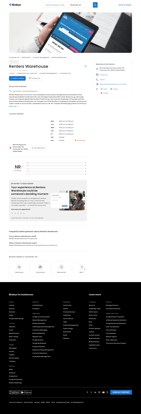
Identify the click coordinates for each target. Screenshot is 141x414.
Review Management (39, 320)
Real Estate (67, 332)
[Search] (95, 5)
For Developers (111, 333)
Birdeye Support (111, 337)
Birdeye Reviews (94, 338)
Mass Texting (13, 337)
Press (91, 325)
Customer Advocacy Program (116, 343)
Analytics (12, 373)
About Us (92, 305)
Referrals (12, 312)
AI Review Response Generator (116, 320)
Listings (11, 305)
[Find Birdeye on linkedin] (95, 392)
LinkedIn (115, 89)
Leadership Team (95, 309)
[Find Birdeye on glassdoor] (107, 392)
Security (37, 402)
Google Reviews (37, 340)
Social (11, 330)
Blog (90, 322)
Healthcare (67, 315)
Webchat (12, 327)
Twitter (105, 89)
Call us (102, 80)
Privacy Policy (28, 402)
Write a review (125, 5)
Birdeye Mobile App (15, 383)
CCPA (53, 402)
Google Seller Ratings (16, 318)
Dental (65, 309)
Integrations (13, 376)
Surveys (11, 351)
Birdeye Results (94, 342)
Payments (12, 340)
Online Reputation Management (43, 327)
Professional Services (113, 309)
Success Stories (94, 335)
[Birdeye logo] (15, 5)
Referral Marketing (38, 333)
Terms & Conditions (16, 402)
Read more (12, 106)
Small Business (37, 305)
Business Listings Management (43, 350)
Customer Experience (39, 353)
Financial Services (69, 312)
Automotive (67, 305)
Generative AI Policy (63, 402)
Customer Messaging (39, 330)
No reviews (23, 70)
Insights (12, 355)
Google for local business (41, 317)
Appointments (14, 333)
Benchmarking (14, 358)
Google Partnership (15, 379)
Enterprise (35, 309)
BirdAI (11, 369)
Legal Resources (94, 345)
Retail (65, 335)
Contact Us (35, 78)
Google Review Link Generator (116, 323)
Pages (11, 315)
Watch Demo (93, 312)
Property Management (71, 325)
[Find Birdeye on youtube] (103, 392)
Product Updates (94, 328)
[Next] (84, 269)
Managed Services (112, 305)
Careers (91, 332)
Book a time (93, 315)
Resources (92, 318)
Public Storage (68, 328)
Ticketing (12, 361)
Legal (65, 322)
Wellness (66, 338)
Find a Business (111, 330)
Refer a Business (111, 340)
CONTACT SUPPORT (121, 392)
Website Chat (37, 337)
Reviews (12, 309)
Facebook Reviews (38, 346)
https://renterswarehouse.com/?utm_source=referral (114, 84)
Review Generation (38, 323)
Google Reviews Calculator (115, 317)
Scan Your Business (112, 327)
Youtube (105, 93)
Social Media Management (41, 356)
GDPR (43, 402)
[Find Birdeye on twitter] (91, 392)
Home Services (68, 318)
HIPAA (48, 402)
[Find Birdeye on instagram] (99, 392)
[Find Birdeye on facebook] (87, 392)
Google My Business (39, 343)
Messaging (12, 348)
